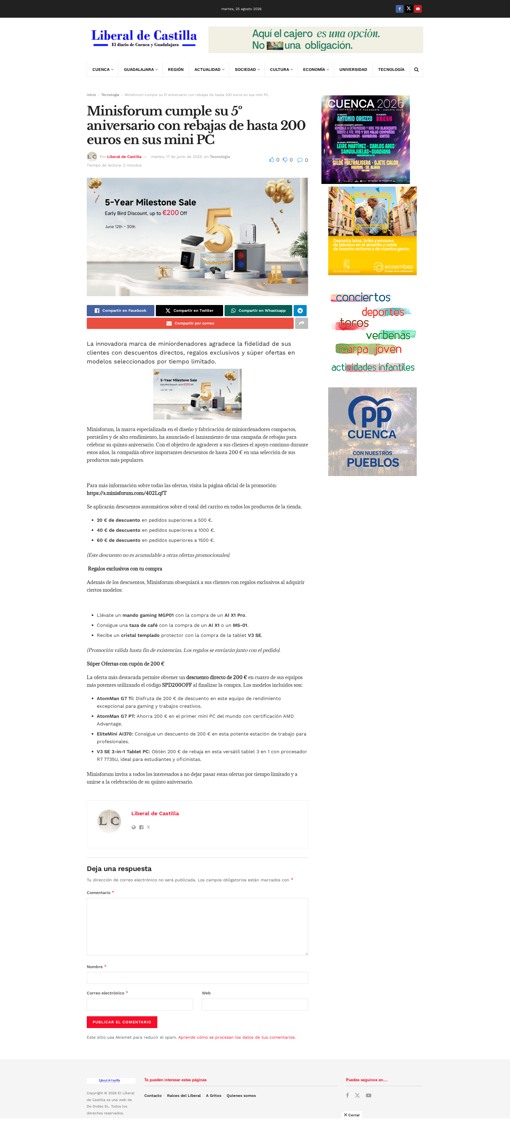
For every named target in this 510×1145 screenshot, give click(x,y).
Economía (314, 69)
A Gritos (213, 1095)
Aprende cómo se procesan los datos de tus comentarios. (237, 1037)
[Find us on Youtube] (418, 9)
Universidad (353, 69)
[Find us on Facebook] (399, 9)
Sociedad (245, 69)
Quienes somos (241, 1095)
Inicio (91, 95)
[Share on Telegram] (300, 310)
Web (206, 993)
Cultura (279, 69)
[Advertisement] (255, 1131)
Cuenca (100, 69)
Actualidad (207, 69)
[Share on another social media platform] (301, 323)
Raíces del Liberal (184, 1095)
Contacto (153, 1095)
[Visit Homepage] (143, 40)
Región (176, 69)
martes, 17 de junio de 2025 (176, 156)
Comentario (101, 892)
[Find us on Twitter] (409, 9)
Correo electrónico (107, 993)
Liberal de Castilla (124, 156)
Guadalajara (139, 69)
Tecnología (391, 69)
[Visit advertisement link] (315, 40)
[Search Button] (416, 69)
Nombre (97, 966)
